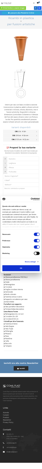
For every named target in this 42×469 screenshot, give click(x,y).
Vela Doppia (9, 326)
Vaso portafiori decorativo (14, 307)
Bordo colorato (10, 294)
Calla (7, 341)
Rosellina (8, 338)
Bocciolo (8, 343)
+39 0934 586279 (11, 443)
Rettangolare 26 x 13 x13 (14, 314)
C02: (20, 135)
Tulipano (8, 346)
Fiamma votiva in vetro (13, 297)
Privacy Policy (8, 422)
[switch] (37, 240)
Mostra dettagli (30, 261)
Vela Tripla (9, 329)
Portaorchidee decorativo (14, 309)
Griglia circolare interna (14, 289)
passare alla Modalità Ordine (22, 13)
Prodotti (6, 417)
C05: (20, 131)
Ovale (7, 282)
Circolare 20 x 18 (11, 316)
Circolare (8, 287)
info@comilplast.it (12, 452)
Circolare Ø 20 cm (11, 319)
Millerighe (9, 331)
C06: (20, 139)
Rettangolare (10, 284)
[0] (38, 3)
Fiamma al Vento (11, 324)
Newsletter (7, 420)
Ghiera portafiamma (12, 279)
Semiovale (9, 292)
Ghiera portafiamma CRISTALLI (16, 277)
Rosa (7, 336)
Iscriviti (22, 368)
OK (21, 268)
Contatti (6, 415)
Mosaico (8, 334)
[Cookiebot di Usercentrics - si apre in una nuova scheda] (31, 199)
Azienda (6, 412)
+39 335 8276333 (11, 447)
